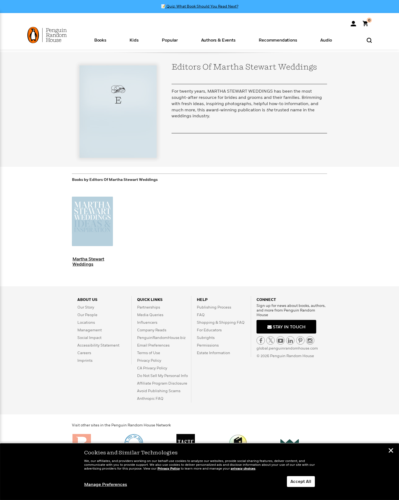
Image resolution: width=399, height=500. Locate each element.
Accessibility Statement (98, 345)
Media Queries (150, 314)
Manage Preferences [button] (105, 484)
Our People (87, 314)
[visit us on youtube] (280, 340)
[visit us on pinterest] (300, 340)
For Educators (209, 330)
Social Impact (89, 337)
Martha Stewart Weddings (88, 261)
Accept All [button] (300, 482)
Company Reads (151, 330)
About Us (87, 299)
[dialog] (199, 472)
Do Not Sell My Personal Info (162, 375)
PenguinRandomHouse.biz (161, 337)
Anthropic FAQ (150, 398)
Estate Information (213, 353)
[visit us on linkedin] (290, 340)
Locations (86, 322)
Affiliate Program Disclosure (162, 383)
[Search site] (369, 40)
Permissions (208, 345)
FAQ (201, 314)
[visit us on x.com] (270, 340)
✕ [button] (391, 451)
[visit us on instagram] (310, 340)
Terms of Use (148, 353)
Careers (84, 353)
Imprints (85, 360)
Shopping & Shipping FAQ (221, 322)
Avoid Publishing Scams (158, 391)
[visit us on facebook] (260, 340)
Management (89, 330)
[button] (100, 39)
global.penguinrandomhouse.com (287, 348)
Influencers (147, 322)
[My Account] (353, 22)
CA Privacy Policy (152, 368)
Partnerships (148, 307)
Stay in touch (289, 327)
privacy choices (243, 468)
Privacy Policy (149, 360)
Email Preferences (153, 345)
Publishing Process (214, 307)
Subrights (206, 337)
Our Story (85, 307)
